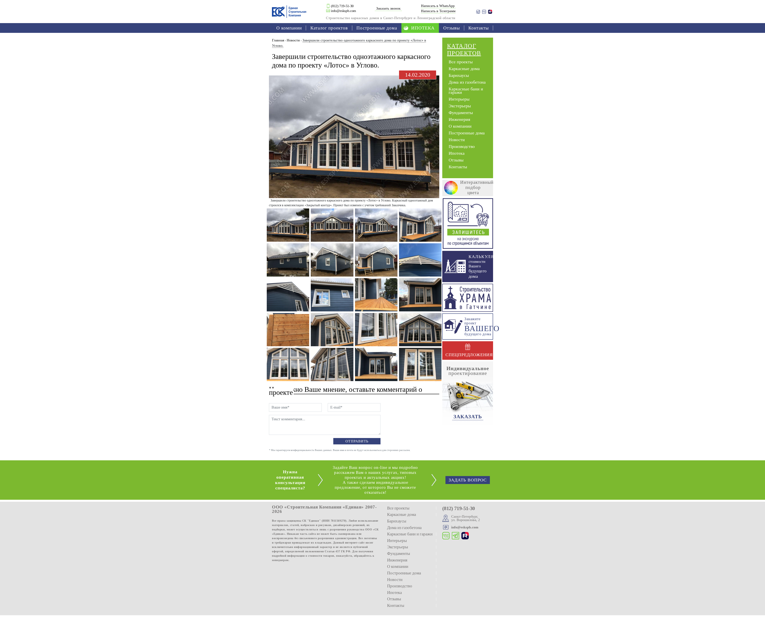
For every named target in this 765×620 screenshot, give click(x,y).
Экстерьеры (460, 105)
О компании (289, 27)
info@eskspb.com (343, 11)
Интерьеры (459, 99)
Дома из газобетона (467, 81)
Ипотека (423, 27)
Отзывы (451, 27)
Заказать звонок (388, 8)
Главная (278, 40)
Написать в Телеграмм (438, 11)
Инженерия (459, 119)
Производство (462, 146)
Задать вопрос (468, 479)
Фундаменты (461, 112)
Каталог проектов (329, 27)
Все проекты (461, 61)
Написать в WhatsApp (438, 6)
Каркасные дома (464, 68)
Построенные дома (376, 27)
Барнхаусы (459, 75)
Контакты (478, 27)
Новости (293, 40)
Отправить (356, 441)
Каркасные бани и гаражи (466, 90)
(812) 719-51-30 (342, 6)
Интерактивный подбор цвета (476, 187)
